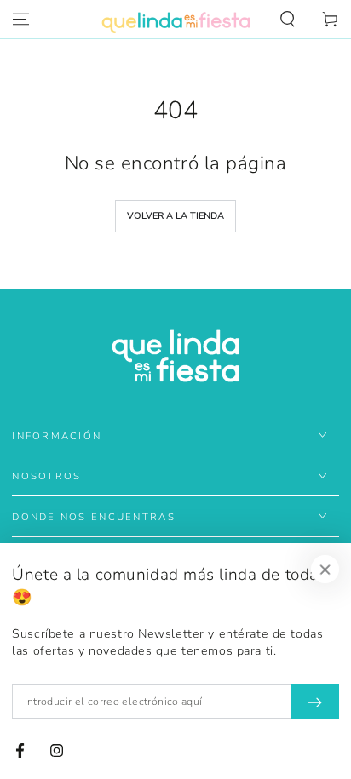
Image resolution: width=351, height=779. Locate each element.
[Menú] (21, 19)
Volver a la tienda (175, 215)
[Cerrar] (325, 569)
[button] (287, 19)
